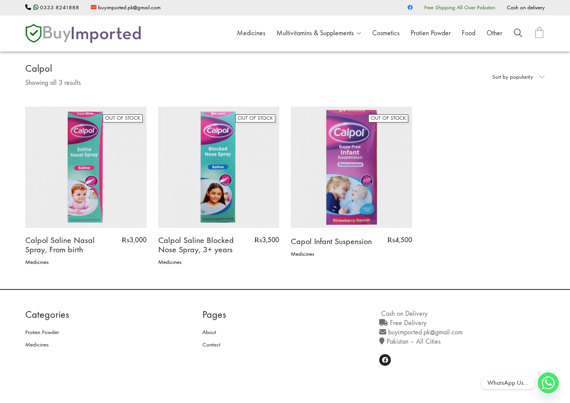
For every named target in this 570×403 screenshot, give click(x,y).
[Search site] (518, 34)
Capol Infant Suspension (331, 241)
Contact (211, 344)
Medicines (36, 344)
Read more (37, 262)
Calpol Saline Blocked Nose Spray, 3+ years (196, 245)
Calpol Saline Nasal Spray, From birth (60, 245)
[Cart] (539, 33)
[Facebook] (385, 360)
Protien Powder (42, 332)
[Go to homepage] (83, 33)
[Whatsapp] (548, 382)
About (209, 332)
